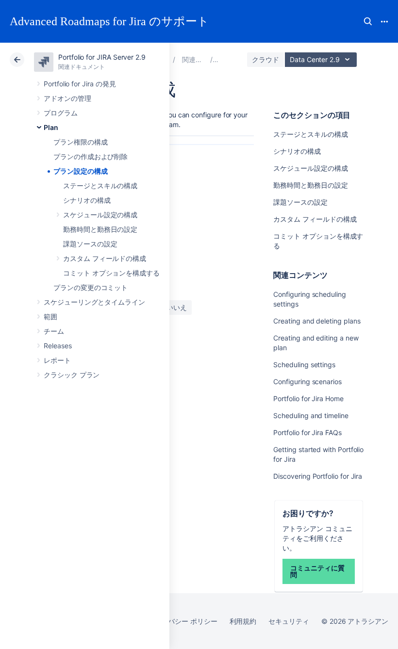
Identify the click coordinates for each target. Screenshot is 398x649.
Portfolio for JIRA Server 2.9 (102, 57)
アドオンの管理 (67, 98)
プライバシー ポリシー (182, 621)
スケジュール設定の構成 (100, 215)
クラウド (265, 59)
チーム (54, 331)
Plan (51, 127)
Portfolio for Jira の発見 (80, 84)
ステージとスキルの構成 (100, 185)
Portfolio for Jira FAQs (307, 432)
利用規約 (243, 621)
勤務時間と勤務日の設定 (100, 229)
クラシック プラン (72, 375)
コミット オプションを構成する (111, 273)
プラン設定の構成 (80, 171)
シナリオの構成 (87, 200)
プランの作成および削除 (90, 156)
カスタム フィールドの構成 (104, 258)
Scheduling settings (304, 364)
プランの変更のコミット (90, 287)
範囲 (50, 316)
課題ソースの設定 (90, 244)
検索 (368, 21)
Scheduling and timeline (310, 415)
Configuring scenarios (307, 381)
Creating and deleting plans (316, 321)
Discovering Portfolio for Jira (317, 476)
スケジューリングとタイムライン (94, 302)
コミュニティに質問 (317, 571)
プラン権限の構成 (80, 142)
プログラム (61, 113)
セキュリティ (288, 621)
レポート (57, 360)
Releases (57, 345)
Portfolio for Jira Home (308, 398)
